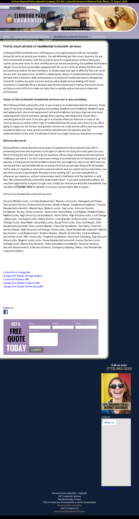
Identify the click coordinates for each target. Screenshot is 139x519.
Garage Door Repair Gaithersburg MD (23, 286)
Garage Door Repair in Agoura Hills (21, 283)
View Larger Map (108, 488)
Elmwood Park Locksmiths (69, 505)
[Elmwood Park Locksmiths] (25, 23)
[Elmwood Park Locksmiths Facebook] (5, 313)
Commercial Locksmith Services (21, 40)
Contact (47, 40)
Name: (32, 323)
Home (6, 36)
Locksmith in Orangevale (16, 272)
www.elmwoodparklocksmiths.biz (69, 511)
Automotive (99, 36)
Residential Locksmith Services (71, 36)
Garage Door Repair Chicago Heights (23, 275)
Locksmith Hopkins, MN (16, 279)
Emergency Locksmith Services (32, 36)
